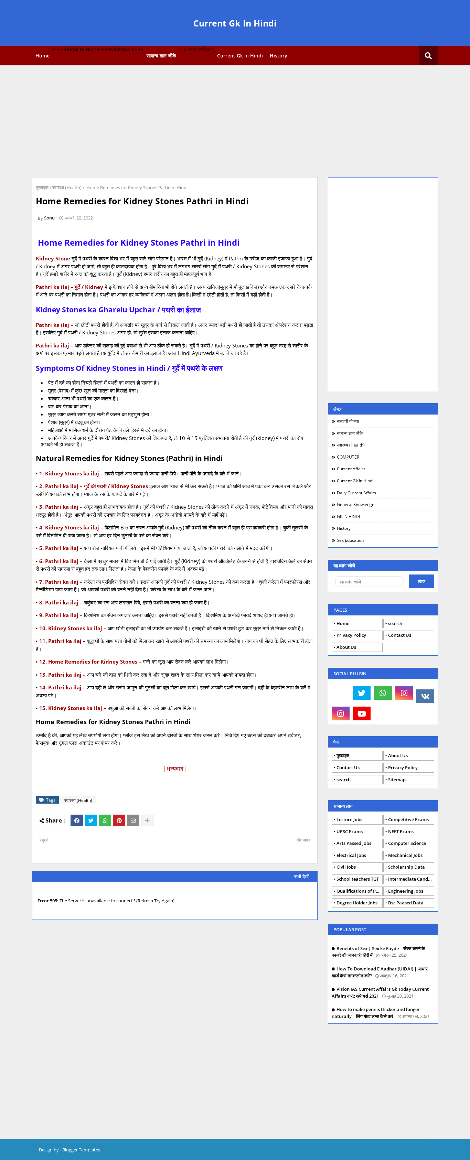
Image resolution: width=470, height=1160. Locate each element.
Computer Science (407, 843)
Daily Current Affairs (356, 493)
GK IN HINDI (348, 516)
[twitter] (362, 693)
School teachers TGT (358, 879)
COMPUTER (348, 457)
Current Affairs (351, 469)
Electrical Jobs (351, 855)
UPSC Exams (350, 831)
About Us (346, 647)
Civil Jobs (346, 867)
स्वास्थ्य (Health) (67, 187)
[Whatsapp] (105, 820)
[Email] (133, 820)
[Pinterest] (119, 820)
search (395, 623)
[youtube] (362, 713)
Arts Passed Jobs (354, 843)
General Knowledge (355, 504)
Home (42, 55)
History (278, 55)
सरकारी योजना (348, 421)
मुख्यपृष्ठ (42, 187)
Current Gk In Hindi (235, 23)
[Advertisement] (235, 120)
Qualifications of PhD (359, 891)
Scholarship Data (406, 867)
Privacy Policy (351, 635)
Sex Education (350, 540)
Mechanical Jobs (405, 855)
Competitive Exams (408, 819)
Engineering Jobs (405, 891)
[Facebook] (77, 820)
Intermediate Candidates (411, 879)
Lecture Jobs (349, 819)
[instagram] (404, 693)
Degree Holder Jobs (357, 903)
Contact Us (399, 635)
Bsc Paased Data (406, 903)
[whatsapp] (383, 693)
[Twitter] (91, 820)
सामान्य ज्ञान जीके (161, 55)
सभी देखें (301, 876)
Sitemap (397, 779)
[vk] (425, 696)
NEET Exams (401, 831)
